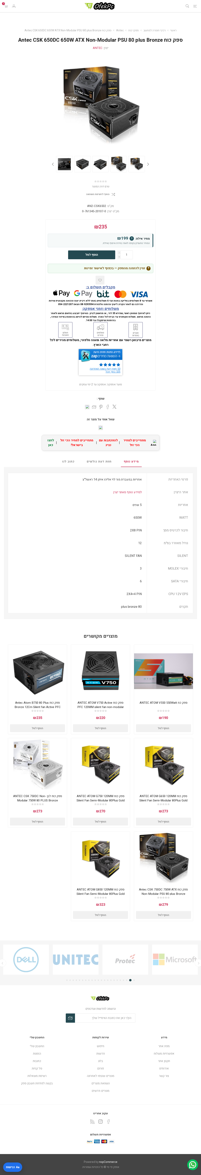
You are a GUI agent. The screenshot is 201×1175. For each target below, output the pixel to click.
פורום (100, 1068)
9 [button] (107, 980)
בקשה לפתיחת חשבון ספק (37, 1083)
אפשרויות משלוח (164, 1053)
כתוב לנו (68, 461)
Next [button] (53, 164)
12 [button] (98, 980)
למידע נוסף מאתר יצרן (127, 492)
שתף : (100, 398)
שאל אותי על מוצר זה (100, 419)
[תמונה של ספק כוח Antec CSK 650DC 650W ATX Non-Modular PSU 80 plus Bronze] (136, 164)
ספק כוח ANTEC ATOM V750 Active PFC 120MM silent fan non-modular (100, 705)
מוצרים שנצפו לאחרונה (100, 1076)
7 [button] (114, 980)
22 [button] (67, 980)
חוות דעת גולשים (99, 461)
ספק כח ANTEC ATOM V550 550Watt (163, 703)
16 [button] (85, 980)
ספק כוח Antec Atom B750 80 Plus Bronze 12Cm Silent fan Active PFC (38, 705)
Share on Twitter (114, 407)
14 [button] (92, 980)
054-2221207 (65, 304)
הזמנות (37, 1053)
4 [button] (123, 980)
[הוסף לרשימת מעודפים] (100, 280)
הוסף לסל (91, 255)
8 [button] (110, 980)
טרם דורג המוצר (100, 186)
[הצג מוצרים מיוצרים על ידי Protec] (175, 960)
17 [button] (82, 980)
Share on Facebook (108, 407)
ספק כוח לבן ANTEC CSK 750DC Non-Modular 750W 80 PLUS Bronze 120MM (37, 800)
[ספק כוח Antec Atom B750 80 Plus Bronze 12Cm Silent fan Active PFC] (37, 671)
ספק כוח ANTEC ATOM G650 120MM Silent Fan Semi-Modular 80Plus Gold (163, 798)
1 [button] (134, 980)
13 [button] (95, 980)
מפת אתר (164, 1046)
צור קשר (164, 1076)
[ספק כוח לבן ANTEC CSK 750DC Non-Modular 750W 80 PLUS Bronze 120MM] (37, 764)
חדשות (100, 1053)
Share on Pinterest (101, 407)
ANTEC (97, 48)
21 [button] (70, 980)
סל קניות (37, 1068)
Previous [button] (148, 164)
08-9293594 (87, 304)
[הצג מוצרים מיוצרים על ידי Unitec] (125, 960)
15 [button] (89, 980)
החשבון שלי (37, 1046)
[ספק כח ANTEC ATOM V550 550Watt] (163, 671)
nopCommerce (108, 1162)
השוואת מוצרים (100, 1083)
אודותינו (164, 1068)
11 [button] (101, 980)
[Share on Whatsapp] (87, 407)
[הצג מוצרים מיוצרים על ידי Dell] (76, 960)
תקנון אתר (164, 1061)
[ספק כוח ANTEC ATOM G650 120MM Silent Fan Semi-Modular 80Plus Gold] (163, 764)
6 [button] (117, 980)
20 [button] (73, 980)
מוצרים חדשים (100, 1091)
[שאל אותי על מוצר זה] (100, 427)
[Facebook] (108, 1121)
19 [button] (76, 980)
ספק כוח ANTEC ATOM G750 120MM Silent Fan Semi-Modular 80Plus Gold (101, 798)
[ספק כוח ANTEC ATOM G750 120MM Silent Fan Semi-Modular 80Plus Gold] (100, 764)
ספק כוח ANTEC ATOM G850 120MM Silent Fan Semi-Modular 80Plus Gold (101, 891)
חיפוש (100, 1046)
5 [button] (120, 980)
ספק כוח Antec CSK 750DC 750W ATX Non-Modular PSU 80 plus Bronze (163, 891)
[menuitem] (164, 1046)
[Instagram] (100, 1121)
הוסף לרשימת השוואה (98, 194)
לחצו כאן (51, 442)
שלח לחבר (94, 407)
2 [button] (131, 980)
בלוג (100, 1061)
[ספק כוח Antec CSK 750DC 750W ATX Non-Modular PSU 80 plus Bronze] (163, 858)
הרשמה (70, 1018)
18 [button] (79, 980)
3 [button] (127, 980)
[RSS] (92, 1121)
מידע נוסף (131, 461)
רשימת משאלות (37, 1076)
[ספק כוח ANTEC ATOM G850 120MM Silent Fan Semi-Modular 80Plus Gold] (100, 858)
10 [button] (104, 980)
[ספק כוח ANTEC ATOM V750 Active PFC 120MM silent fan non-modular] (100, 671)
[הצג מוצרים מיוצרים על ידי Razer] (26, 960)
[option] (137, 164)
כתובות (37, 1061)
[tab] (131, 461)
